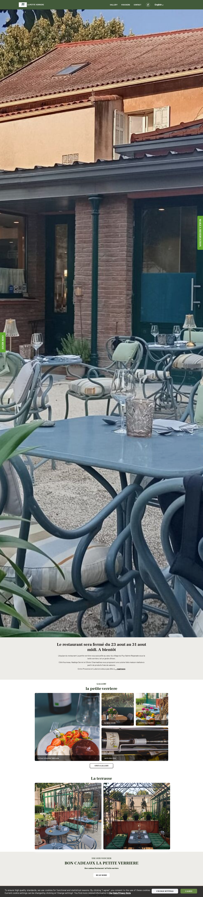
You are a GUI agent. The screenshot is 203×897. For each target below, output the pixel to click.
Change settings (164, 891)
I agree (188, 891)
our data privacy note (120, 893)
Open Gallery (102, 766)
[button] (159, 4)
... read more (120, 669)
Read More (101, 875)
